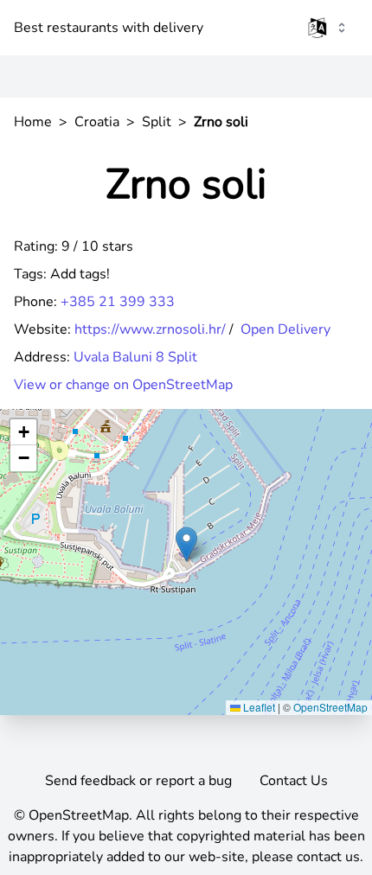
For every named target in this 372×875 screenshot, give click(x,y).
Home (33, 121)
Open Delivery (285, 329)
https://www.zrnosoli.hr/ (150, 329)
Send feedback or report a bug (138, 780)
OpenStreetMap (330, 706)
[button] (186, 544)
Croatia (96, 121)
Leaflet (258, 706)
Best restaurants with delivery (108, 27)
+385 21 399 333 (118, 301)
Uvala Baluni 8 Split (135, 357)
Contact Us (294, 780)
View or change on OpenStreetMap (123, 384)
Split (156, 121)
